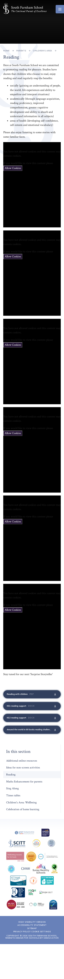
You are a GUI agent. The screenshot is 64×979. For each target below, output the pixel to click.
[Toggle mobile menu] (60, 9)
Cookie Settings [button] (41, 931)
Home (6, 50)
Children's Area (42, 50)
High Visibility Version (32, 922)
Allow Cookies (13, 168)
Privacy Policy (22, 931)
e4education (51, 938)
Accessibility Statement (32, 925)
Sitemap (32, 928)
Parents (21, 50)
